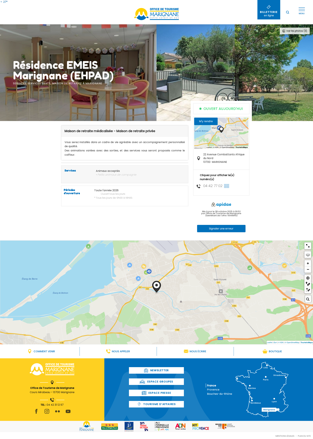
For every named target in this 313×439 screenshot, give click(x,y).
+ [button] (308, 263)
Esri (275, 342)
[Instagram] (47, 413)
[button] (287, 12)
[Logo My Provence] (200, 426)
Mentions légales (285, 436)
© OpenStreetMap (292, 342)
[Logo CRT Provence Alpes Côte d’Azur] (225, 426)
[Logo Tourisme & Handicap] (129, 426)
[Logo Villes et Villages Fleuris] (109, 426)
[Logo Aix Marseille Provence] (162, 426)
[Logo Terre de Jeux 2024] (144, 426)
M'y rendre (206, 121)
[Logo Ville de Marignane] (86, 426)
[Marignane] (52, 370)
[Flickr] (57, 413)
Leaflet (269, 342)
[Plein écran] (308, 246)
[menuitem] (3, 2)
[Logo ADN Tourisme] (180, 426)
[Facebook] (36, 413)
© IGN (280, 342)
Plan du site (304, 436)
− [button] (308, 269)
